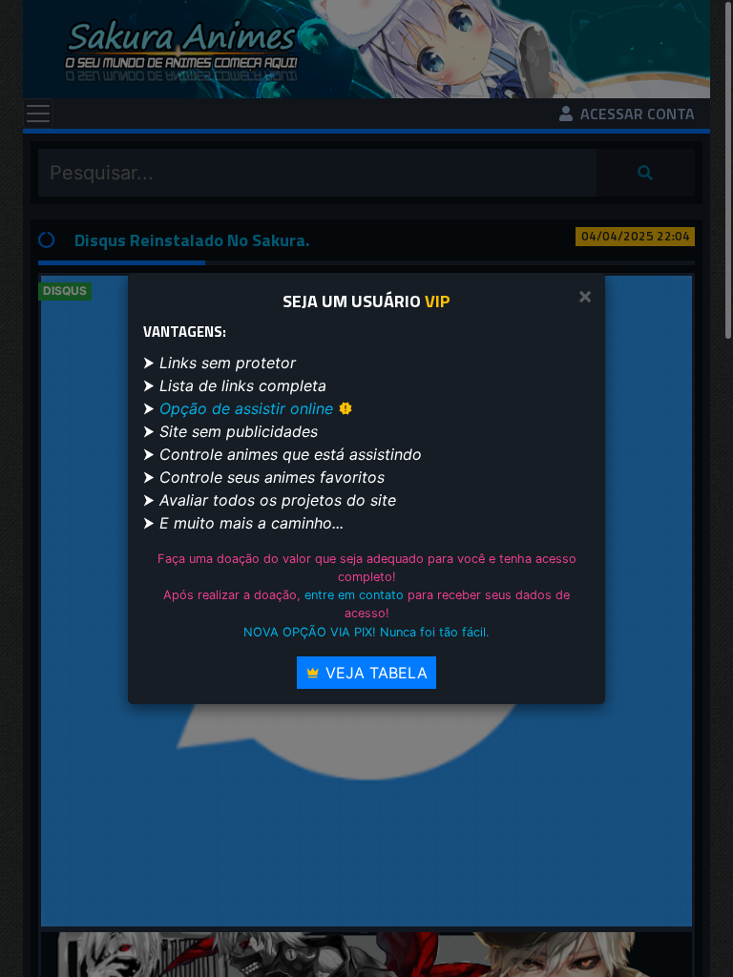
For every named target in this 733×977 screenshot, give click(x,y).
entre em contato (354, 595)
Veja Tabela (374, 672)
